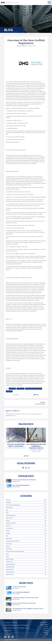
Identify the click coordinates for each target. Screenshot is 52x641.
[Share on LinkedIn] (37, 394)
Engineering (26, 543)
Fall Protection (26, 507)
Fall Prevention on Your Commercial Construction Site (36, 446)
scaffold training (26, 574)
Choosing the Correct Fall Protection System (25, 597)
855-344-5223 (15, 2)
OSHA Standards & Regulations (33, 388)
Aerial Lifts (12, 388)
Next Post (43, 402)
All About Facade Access (19, 586)
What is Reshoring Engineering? (21, 485)
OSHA (26, 512)
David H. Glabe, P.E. (22, 46)
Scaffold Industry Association (26, 541)
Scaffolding (26, 502)
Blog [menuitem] (47, 634)
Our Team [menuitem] (45, 626)
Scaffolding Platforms (26, 515)
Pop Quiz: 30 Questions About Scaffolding (16, 445)
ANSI (26, 536)
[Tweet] (36, 394)
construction (26, 549)
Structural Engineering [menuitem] (23, 625)
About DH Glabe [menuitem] (44, 624)
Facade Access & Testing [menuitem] (10, 628)
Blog (26, 510)
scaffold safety (26, 561)
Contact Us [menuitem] (45, 628)
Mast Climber (26, 538)
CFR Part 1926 (20, 388)
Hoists (26, 554)
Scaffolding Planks (26, 567)
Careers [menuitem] (46, 630)
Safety (26, 556)
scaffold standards (26, 572)
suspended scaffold (26, 564)
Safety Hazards (26, 518)
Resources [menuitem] (45, 632)
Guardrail (26, 546)
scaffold (26, 520)
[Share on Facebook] (34, 394)
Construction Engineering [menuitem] (10, 625)
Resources (9, 391)
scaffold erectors (26, 569)
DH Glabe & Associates (13, 448)
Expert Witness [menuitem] (7, 630)
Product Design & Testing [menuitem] (23, 628)
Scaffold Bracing (26, 559)
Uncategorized (26, 528)
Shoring (26, 530)
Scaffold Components (26, 523)
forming (26, 533)
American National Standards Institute (26, 551)
